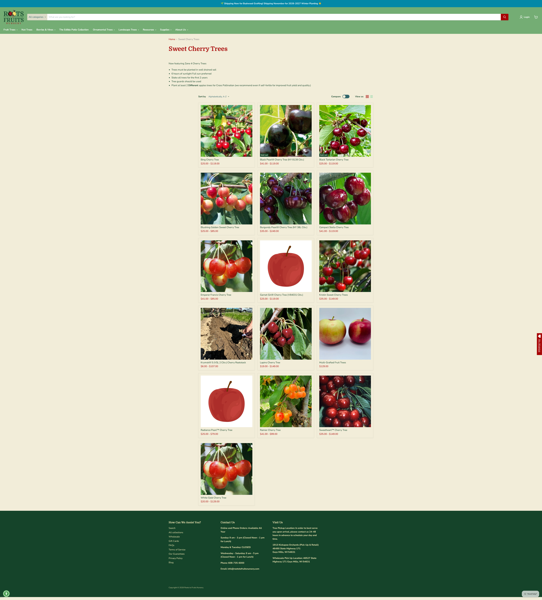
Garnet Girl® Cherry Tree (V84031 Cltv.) (281, 294)
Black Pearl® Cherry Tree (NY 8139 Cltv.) (282, 159)
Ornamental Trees (103, 29)
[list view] (371, 96)
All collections (176, 532)
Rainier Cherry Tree (270, 430)
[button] (525, 17)
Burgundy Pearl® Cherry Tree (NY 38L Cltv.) (283, 227)
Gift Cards (174, 541)
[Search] (504, 17)
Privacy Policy (176, 558)
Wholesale (174, 536)
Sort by (202, 96)
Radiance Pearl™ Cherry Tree (216, 430)
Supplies (165, 29)
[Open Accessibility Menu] (6, 593)
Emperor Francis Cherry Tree (216, 294)
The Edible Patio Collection (74, 29)
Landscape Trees (128, 29)
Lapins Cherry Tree (270, 362)
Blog (171, 562)
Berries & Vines (45, 29)
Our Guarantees (177, 553)
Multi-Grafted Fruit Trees (332, 362)
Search (172, 528)
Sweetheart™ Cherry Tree (333, 430)
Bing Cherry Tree (210, 159)
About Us (180, 29)
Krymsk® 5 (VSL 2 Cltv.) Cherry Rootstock (223, 362)
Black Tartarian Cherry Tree (333, 159)
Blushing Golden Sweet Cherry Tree (220, 227)
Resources (149, 29)
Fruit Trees (10, 29)
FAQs (171, 545)
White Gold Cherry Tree (213, 497)
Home (172, 39)
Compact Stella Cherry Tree (334, 227)
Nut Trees (26, 29)
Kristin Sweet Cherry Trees (333, 294)
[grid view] (367, 96)
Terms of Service (177, 549)
